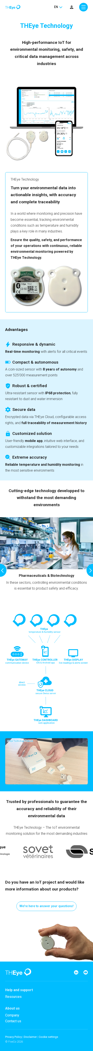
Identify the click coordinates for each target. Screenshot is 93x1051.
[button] (3, 570)
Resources (13, 997)
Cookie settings (48, 1036)
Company (12, 1015)
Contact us (13, 1021)
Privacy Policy (13, 1036)
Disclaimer (30, 1036)
